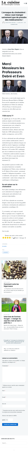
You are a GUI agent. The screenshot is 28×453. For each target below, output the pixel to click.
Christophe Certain (10, 22)
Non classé (7, 282)
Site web (4, 403)
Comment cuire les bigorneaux (11, 285)
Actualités (4, 246)
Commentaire (5, 365)
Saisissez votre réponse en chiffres (9, 415)
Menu (26, 3)
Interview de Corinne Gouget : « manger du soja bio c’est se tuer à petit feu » (12, 320)
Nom (3, 390)
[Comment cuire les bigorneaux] (14, 270)
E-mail (4, 397)
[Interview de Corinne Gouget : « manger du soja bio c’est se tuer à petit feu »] (14, 305)
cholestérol (5, 252)
